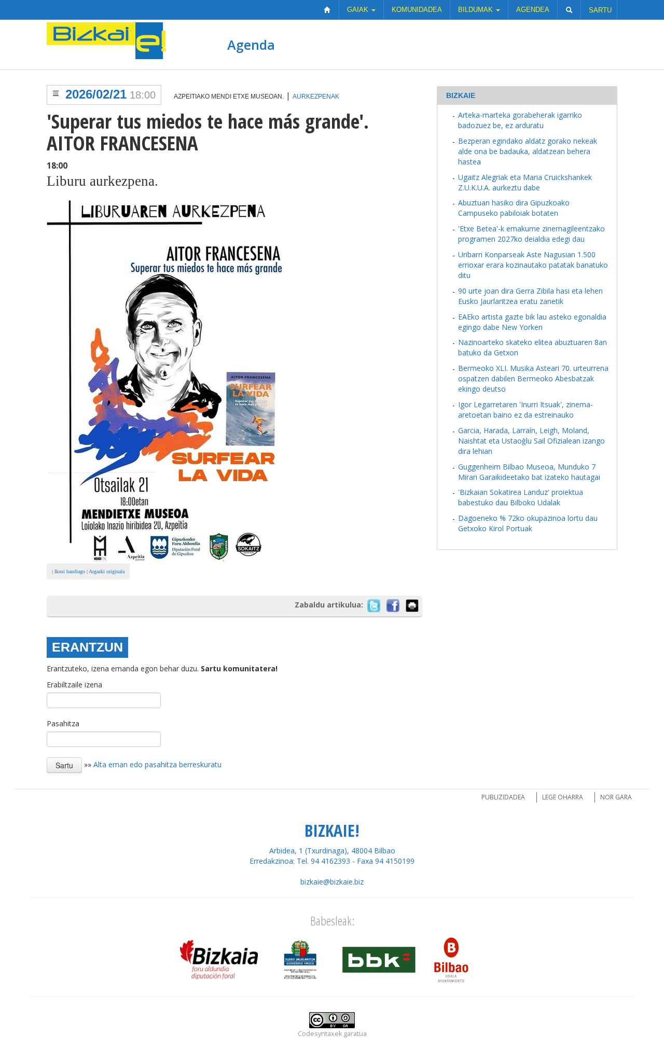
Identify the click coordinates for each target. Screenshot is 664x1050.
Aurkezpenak (316, 96)
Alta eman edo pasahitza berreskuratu (157, 764)
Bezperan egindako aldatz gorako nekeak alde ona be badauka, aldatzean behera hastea (527, 151)
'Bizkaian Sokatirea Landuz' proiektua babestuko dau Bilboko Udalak (520, 497)
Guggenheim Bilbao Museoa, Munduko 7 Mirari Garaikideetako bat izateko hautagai (529, 472)
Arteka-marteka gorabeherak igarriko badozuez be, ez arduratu (520, 120)
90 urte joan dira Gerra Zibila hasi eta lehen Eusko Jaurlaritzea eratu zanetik (530, 296)
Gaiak (358, 9)
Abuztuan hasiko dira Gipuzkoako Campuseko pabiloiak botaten (514, 208)
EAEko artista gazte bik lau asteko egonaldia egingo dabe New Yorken (532, 322)
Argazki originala (107, 571)
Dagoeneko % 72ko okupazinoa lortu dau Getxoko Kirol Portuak (528, 523)
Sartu (600, 10)
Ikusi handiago (69, 571)
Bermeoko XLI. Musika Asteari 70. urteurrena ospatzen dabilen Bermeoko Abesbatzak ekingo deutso (533, 378)
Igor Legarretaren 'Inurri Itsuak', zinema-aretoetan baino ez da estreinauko (525, 409)
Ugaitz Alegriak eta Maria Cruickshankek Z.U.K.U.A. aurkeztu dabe (525, 182)
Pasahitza (63, 723)
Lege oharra (562, 797)
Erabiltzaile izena (74, 684)
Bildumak (476, 9)
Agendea (532, 9)
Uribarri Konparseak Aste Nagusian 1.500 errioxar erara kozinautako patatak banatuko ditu (533, 265)
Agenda (251, 44)
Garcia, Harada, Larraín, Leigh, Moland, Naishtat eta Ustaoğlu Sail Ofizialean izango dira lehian (531, 440)
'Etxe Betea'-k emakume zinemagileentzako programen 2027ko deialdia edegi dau (531, 234)
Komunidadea (417, 9)
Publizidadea (503, 797)
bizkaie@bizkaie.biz (332, 882)
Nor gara (616, 797)
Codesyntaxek (320, 1033)
